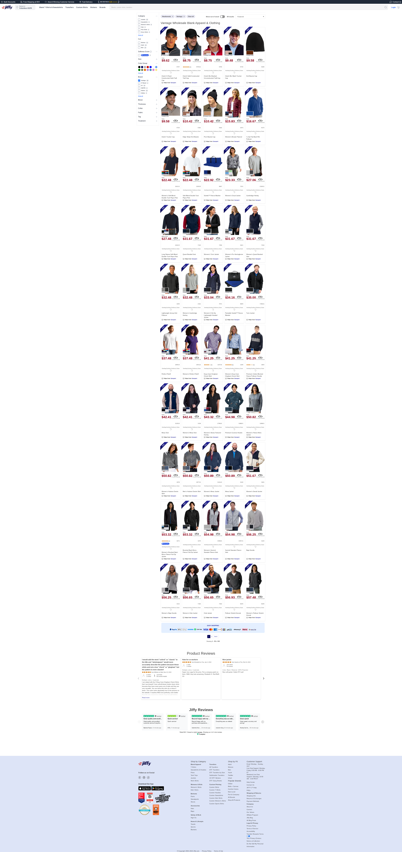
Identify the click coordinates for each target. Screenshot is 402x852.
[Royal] (150, 67)
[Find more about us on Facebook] (139, 777)
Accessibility (251, 831)
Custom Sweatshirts (216, 795)
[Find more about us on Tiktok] (148, 777)
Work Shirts (195, 781)
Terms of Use (218, 851)
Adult (229, 764)
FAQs (248, 790)
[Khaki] (142, 70)
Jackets (193, 778)
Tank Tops (194, 775)
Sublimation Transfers (216, 775)
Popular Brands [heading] (234, 781)
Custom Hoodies (215, 792)
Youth (230, 772)
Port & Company (233, 794)
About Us (250, 807)
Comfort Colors (233, 789)
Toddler (230, 775)
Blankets (194, 829)
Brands (103, 7)
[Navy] (142, 67)
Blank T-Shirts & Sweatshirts (51, 7)
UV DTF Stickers (215, 778)
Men (229, 770)
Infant (230, 778)
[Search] (386, 7)
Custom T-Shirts (214, 790)
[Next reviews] (263, 679)
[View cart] (398, 7)
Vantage (179, 16)
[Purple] (148, 70)
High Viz (193, 817)
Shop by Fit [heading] (233, 761)
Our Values (250, 812)
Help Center (251, 782)
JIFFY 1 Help (252, 787)
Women (230, 767)
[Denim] (150, 70)
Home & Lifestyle (197, 821)
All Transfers (213, 767)
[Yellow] (156, 70)
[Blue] (156, 67)
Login (393, 7)
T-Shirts (193, 767)
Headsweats (166, 16)
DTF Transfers (214, 770)
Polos (193, 772)
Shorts (193, 802)
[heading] (212, 330)
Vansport (173, 82)
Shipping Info (251, 796)
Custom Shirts (82, 7)
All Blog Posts (251, 820)
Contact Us (250, 785)
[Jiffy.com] (7, 7)
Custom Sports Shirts (216, 803)
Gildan (230, 783)
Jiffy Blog (250, 817)
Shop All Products (234, 800)
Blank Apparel (196, 764)
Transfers (69, 7)
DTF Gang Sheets (215, 781)
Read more (145, 697)
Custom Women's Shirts (217, 801)
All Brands (231, 797)
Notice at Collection (253, 841)
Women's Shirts (196, 787)
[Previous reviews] (138, 679)
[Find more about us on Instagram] (144, 777)
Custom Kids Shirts (215, 798)
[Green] (139, 70)
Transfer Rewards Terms (255, 834)
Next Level (231, 792)
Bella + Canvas (233, 786)
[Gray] (145, 67)
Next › (216, 636)
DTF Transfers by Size (217, 772)
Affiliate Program (252, 815)
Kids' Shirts (194, 790)
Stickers (93, 7)
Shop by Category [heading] (198, 761)
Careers (249, 809)
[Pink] (153, 70)
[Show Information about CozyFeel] (151, 52)
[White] (153, 67)
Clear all (191, 16)
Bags (192, 811)
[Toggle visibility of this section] (157, 16)
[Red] (148, 67)
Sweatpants (195, 799)
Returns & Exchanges (254, 798)
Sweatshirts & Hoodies (198, 770)
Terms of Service (252, 828)
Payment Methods (253, 801)
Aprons (193, 827)
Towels (193, 824)
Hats (192, 808)
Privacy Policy (251, 826)
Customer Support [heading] (254, 761)
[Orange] (145, 70)
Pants (193, 796)
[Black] (139, 67)
